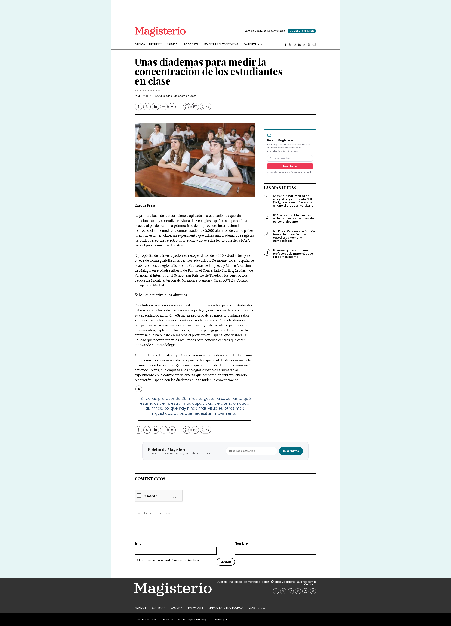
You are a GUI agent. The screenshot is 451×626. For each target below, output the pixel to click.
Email (139, 543)
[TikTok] (295, 44)
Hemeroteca (252, 582)
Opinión (140, 44)
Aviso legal (281, 172)
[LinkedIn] (300, 44)
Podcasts (191, 44)
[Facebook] (285, 44)
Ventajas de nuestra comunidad (265, 31)
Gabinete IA (252, 44)
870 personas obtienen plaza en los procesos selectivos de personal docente (293, 218)
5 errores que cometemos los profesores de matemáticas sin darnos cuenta (293, 254)
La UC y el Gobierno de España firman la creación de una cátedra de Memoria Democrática (294, 236)
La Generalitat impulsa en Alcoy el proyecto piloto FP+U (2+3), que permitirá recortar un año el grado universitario (293, 200)
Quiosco (222, 582)
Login (265, 582)
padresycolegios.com (148, 96)
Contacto (310, 584)
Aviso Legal (193, 560)
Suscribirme (290, 166)
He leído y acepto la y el (168, 560)
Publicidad (235, 582)
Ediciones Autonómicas (221, 44)
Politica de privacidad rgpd (193, 619)
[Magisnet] (160, 32)
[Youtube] (309, 44)
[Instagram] (304, 44)
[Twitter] (290, 44)
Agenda (172, 44)
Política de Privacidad (171, 560)
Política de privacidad (301, 172)
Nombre (241, 543)
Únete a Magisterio (283, 582)
